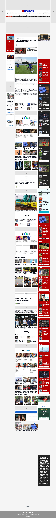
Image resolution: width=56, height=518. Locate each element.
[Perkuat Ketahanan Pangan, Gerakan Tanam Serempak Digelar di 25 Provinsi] (40, 187)
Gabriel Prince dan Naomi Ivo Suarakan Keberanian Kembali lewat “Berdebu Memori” (10, 45)
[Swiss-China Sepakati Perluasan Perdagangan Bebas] (40, 191)
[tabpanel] (44, 37)
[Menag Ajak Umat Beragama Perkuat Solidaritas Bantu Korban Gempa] (26, 387)
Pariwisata (40, 13)
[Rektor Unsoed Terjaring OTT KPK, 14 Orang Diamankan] (44, 290)
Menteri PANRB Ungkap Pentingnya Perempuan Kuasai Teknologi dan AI (45, 356)
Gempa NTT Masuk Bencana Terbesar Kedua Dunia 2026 (43, 321)
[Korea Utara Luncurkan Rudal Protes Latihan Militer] (40, 353)
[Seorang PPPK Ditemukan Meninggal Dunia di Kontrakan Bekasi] (26, 269)
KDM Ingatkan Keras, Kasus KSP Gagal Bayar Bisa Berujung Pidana (22, 108)
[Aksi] (44, 341)
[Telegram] (28, 118)
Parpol (19, 15)
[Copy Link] (29, 118)
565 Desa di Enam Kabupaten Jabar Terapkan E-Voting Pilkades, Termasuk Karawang (26, 148)
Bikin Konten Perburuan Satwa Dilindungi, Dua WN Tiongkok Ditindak (45, 198)
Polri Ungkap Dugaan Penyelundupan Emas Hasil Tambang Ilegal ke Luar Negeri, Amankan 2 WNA (10, 109)
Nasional (14, 15)
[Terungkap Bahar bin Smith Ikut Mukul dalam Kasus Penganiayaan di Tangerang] (35, 282)
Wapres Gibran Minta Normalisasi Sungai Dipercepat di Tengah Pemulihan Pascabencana (27, 403)
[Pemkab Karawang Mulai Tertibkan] (16, 341)
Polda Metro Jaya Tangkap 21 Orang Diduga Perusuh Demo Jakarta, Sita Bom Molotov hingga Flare (45, 68)
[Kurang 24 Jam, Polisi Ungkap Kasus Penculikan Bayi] (33, 269)
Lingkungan (45, 13)
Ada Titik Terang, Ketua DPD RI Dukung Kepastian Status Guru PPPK (33, 391)
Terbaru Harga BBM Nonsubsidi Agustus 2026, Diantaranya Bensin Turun (44, 456)
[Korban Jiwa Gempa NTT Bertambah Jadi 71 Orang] (18, 379)
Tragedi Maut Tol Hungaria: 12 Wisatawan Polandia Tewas (45, 176)
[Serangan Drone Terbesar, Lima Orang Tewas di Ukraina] (40, 327)
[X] (23, 118)
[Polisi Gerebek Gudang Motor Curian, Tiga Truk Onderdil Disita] (18, 261)
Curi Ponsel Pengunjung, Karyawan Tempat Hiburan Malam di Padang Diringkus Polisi (27, 285)
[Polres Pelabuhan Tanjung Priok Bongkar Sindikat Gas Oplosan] (18, 269)
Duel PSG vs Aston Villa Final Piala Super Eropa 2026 (19, 168)
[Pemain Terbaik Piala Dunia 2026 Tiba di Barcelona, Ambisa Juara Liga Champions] (35, 165)
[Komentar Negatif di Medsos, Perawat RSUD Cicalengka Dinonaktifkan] (18, 152)
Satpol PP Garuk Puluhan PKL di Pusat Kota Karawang (18, 403)
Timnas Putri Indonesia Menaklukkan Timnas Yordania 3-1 (27, 168)
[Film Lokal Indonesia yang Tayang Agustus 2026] (10, 57)
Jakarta (10, 15)
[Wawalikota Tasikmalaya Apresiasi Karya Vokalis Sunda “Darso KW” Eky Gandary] (16, 104)
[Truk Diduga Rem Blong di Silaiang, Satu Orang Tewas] (40, 72)
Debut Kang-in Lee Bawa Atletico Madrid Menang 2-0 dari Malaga (45, 144)
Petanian (30, 13)
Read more (26, 215)
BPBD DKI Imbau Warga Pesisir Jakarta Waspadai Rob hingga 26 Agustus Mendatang (45, 194)
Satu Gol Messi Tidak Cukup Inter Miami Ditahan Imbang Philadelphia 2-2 (45, 151)
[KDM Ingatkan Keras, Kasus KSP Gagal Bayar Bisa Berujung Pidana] (16, 108)
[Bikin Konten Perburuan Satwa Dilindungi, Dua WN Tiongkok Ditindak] (40, 198)
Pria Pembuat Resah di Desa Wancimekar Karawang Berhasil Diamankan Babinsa (10, 101)
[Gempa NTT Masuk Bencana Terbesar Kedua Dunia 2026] (44, 316)
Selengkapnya (10, 50)
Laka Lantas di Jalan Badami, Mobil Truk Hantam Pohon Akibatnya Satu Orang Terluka (45, 173)
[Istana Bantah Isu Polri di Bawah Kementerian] (33, 261)
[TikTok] (30, 505)
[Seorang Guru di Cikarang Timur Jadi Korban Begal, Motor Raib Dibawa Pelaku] (26, 152)
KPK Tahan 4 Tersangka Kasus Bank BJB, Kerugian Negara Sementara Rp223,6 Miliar (45, 305)
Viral (47, 15)
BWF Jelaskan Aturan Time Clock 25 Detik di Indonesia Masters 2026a (44, 459)
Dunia (16, 15)
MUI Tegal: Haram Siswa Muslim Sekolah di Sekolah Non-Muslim (44, 462)
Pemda (34, 13)
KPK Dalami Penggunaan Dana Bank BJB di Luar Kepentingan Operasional (45, 302)
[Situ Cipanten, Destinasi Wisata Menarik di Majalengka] (18, 144)
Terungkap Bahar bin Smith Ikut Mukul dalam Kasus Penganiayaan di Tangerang (35, 285)
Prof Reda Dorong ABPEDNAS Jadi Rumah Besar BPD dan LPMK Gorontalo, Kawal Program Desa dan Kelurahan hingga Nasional (33, 220)
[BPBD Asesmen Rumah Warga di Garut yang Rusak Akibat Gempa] (35, 400)
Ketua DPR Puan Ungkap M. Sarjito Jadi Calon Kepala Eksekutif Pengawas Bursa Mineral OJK (18, 391)
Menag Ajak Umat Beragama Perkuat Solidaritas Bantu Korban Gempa (26, 391)
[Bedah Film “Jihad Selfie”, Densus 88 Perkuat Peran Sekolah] (40, 61)
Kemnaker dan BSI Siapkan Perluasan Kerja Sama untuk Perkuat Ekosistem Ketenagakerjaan (33, 224)
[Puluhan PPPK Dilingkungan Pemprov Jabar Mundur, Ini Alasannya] (33, 144)
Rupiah (35, 15)
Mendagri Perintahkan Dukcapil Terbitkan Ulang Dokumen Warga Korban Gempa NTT (26, 383)
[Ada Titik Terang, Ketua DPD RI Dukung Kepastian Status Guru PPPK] (33, 387)
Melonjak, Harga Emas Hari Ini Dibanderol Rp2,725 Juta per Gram (45, 247)
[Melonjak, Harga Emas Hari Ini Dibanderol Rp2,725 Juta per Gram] (40, 247)
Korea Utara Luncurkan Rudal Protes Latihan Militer (45, 353)
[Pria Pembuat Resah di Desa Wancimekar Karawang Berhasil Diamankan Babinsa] (10, 96)
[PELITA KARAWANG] (28, 11)
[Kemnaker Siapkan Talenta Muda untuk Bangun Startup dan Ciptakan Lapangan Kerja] (28, 104)
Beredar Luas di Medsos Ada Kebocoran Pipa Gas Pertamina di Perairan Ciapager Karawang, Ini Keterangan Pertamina (44, 468)
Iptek (42, 15)
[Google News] (26, 505)
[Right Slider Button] (49, 13)
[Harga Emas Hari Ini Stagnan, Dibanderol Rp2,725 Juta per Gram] (44, 239)
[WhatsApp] (26, 118)
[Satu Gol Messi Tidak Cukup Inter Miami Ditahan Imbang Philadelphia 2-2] (40, 151)
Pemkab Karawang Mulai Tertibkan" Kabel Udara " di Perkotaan (22, 341)
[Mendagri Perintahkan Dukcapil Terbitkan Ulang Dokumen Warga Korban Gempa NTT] (26, 379)
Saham (32, 15)
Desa (16, 13)
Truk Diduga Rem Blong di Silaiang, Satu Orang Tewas (45, 72)
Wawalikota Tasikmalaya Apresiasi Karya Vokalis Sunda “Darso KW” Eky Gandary (21, 104)
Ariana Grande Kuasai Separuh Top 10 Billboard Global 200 (10, 48)
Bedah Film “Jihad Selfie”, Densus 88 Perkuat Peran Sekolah (10, 105)
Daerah (19, 13)
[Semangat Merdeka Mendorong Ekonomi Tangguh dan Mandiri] (40, 202)
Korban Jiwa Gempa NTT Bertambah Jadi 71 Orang (18, 383)
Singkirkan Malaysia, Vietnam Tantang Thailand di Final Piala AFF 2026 (44, 141)
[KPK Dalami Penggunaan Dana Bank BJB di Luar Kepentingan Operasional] (40, 302)
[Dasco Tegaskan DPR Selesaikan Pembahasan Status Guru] (16, 220)
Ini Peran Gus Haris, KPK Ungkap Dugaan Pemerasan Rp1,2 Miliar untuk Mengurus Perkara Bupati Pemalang (44, 471)
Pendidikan (26, 13)
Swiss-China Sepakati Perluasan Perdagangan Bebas (45, 191)
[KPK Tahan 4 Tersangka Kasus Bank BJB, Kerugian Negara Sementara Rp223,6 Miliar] (40, 305)
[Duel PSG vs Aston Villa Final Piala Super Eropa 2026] (19, 165)
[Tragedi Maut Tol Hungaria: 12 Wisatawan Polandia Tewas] (40, 176)
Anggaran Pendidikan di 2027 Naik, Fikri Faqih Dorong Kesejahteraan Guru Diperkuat (45, 254)
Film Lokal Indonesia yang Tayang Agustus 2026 (10, 61)
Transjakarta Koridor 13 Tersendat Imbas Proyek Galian (45, 169)
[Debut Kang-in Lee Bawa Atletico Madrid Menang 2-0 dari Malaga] (40, 144)
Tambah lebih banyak (26, 412)
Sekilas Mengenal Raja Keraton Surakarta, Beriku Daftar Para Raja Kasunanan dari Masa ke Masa (44, 477)
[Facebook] (24, 118)
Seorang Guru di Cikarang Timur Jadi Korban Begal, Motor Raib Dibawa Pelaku (26, 156)
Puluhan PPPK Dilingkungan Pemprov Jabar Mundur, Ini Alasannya (32, 148)
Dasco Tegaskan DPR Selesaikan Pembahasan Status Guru (22, 220)
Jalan (37, 13)
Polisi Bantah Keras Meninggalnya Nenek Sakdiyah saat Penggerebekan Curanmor (45, 280)
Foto (45, 15)
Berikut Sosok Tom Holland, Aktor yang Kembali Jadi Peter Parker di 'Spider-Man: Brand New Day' (10, 67)
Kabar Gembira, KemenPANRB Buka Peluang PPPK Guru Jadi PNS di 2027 (45, 375)
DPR (21, 15)
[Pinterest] (32, 505)
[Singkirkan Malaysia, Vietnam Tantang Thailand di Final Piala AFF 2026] (44, 135)
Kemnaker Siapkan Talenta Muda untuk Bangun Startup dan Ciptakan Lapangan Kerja (33, 104)
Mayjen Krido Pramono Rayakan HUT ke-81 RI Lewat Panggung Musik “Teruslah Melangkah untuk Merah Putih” (22, 224)
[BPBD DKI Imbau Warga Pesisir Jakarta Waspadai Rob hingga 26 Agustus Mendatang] (40, 194)
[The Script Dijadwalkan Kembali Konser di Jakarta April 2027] (10, 38)
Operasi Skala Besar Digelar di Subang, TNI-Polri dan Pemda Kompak (45, 224)
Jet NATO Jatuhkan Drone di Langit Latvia (45, 331)
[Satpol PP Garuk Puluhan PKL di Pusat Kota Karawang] (19, 400)
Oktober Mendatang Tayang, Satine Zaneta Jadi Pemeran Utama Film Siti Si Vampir (10, 64)
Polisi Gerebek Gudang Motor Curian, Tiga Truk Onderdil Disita (18, 265)
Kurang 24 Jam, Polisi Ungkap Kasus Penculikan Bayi (33, 273)
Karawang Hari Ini (11, 13)
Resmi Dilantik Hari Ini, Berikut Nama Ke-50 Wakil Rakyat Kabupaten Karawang (44, 451)
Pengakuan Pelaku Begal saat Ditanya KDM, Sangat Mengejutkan (33, 108)
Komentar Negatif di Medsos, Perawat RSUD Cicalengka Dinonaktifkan (18, 156)
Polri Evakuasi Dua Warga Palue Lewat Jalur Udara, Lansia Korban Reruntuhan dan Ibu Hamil (45, 272)
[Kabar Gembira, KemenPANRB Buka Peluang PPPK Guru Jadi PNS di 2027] (40, 375)
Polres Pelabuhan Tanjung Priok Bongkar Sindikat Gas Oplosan (18, 273)
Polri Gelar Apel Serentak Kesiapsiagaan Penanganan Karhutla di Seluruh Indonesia (33, 337)
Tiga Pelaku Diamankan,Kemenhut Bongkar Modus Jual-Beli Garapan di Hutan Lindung (33, 341)
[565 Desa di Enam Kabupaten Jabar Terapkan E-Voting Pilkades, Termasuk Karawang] (26, 144)
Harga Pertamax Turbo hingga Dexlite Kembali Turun (44, 474)
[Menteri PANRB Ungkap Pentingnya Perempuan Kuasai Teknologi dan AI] (40, 356)
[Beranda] (15, 38)
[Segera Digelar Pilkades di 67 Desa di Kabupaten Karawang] (40, 95)
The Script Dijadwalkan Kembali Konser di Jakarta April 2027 (10, 42)
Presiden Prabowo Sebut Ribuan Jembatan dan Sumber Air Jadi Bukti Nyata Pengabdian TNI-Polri (22, 337)
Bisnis (29, 15)
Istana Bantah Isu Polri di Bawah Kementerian (33, 265)
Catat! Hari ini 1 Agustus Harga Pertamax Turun (44, 454)
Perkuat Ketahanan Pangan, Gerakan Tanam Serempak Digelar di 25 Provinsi (45, 187)
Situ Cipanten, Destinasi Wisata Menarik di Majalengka (18, 148)
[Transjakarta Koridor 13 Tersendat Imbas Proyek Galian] (40, 169)
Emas (38, 15)
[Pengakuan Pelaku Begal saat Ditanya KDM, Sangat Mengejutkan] (28, 108)
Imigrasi (27, 15)
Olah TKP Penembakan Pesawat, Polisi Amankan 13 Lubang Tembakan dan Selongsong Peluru (26, 265)
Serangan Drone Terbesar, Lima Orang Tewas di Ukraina (45, 327)
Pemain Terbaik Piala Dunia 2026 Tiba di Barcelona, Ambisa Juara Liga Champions (35, 168)
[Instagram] (27, 505)
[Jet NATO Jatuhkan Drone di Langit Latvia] (40, 331)
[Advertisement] (28, 5)
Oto (40, 15)
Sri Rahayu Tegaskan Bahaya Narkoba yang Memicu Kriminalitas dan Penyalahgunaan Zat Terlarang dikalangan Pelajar (31, 16)
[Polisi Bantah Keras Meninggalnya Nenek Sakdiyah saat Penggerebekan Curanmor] (40, 280)
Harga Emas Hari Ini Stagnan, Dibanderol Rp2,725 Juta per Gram (43, 244)
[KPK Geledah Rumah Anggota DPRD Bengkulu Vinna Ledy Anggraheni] (40, 298)
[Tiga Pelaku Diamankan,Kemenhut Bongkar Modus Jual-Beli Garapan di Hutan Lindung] (28, 341)
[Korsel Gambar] (44, 37)
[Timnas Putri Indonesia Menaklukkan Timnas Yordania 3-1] (27, 165)
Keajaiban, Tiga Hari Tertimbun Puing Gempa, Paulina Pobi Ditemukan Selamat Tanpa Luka (45, 276)
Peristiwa (22, 13)
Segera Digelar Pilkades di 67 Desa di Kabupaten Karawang (45, 95)
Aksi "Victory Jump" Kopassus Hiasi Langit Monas (44, 346)
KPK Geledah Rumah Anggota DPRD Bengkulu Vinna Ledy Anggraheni (45, 298)
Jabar (7, 15)
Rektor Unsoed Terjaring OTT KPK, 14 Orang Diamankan (43, 295)
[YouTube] (29, 505)
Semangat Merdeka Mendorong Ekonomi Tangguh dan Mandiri (45, 202)
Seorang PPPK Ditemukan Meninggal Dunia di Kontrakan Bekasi (26, 273)
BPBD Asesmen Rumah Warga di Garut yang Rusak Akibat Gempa (35, 403)
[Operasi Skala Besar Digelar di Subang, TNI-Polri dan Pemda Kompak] (40, 224)
